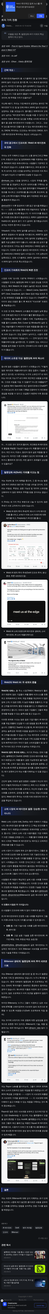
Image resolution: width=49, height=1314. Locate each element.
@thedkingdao (21, 945)
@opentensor (14, 894)
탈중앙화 (38, 1227)
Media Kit (22, 1300)
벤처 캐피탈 (27, 1227)
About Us (8, 1300)
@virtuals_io (6, 180)
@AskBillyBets (7, 945)
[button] (46, 4)
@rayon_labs (35, 1027)
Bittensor (15, 1232)
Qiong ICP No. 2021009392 (23, 1311)
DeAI (17, 1227)
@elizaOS (5, 205)
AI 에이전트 (7, 1227)
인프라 (5, 1232)
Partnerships (39, 1300)
